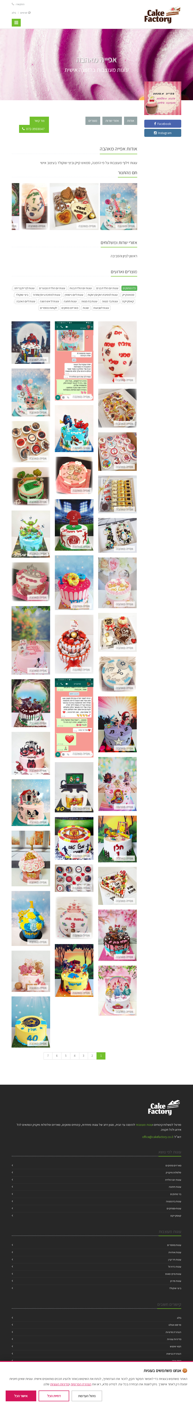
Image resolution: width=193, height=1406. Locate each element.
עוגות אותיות (175, 1252)
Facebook (163, 124)
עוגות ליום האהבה (25, 301)
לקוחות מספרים (48, 308)
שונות (86, 308)
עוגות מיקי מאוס (173, 1273)
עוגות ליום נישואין (74, 294)
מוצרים (92, 121)
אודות (130, 121)
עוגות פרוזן (175, 1281)
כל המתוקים (129, 288)
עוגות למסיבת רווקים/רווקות (103, 294)
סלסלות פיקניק (173, 1172)
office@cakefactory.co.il (157, 1137)
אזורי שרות (112, 121)
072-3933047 (35, 129)
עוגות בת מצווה (89, 301)
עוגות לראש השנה (49, 301)
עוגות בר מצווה (110, 301)
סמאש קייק (128, 294)
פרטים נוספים (31, 348)
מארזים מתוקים (69, 308)
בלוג (14, 12)
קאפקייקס (128, 301)
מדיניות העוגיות (59, 1384)
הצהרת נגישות (173, 1353)
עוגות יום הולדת (173, 1179)
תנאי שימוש (175, 1346)
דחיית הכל (54, 1396)
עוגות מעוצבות (144, 1125)
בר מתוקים (175, 1194)
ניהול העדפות (87, 1396)
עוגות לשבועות (101, 308)
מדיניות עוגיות (174, 1339)
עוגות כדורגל (174, 1266)
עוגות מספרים (174, 1245)
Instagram (164, 133)
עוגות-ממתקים (174, 1208)
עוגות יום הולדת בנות (81, 288)
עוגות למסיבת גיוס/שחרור (46, 294)
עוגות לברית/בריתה (24, 288)
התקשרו (19, 4)
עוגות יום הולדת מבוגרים (52, 288)
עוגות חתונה (70, 301)
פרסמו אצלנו (175, 1324)
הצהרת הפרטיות (81, 1384)
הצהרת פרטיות (173, 1332)
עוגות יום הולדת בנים (107, 288)
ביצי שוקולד (22, 294)
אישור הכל (21, 1396)
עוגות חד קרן (174, 1259)
